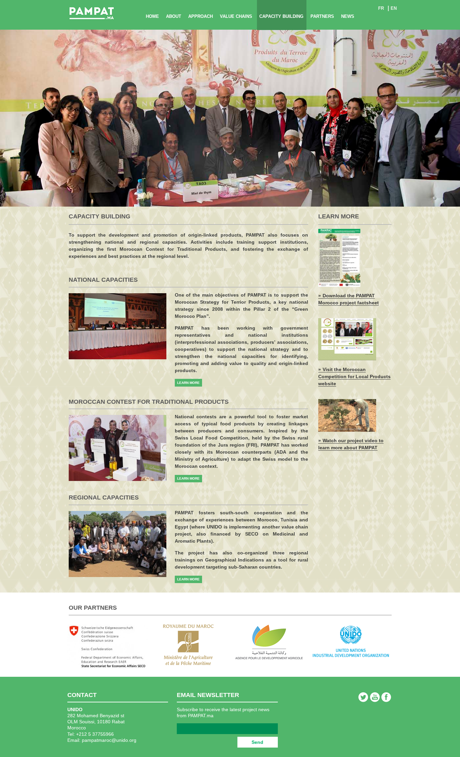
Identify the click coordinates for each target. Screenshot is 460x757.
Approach (200, 16)
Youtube (375, 697)
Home (152, 16)
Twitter (363, 697)
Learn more (188, 383)
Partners (322, 16)
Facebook (386, 697)
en (394, 8)
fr (381, 8)
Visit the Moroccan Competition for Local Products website (354, 376)
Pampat (91, 13)
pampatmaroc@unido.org (109, 740)
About (173, 16)
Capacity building (281, 16)
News (347, 16)
